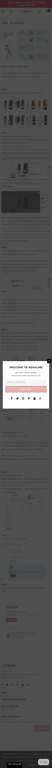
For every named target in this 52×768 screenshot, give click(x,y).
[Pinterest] (29, 398)
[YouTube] (34, 398)
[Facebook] (12, 398)
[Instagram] (23, 398)
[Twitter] (17, 398)
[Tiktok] (40, 398)
